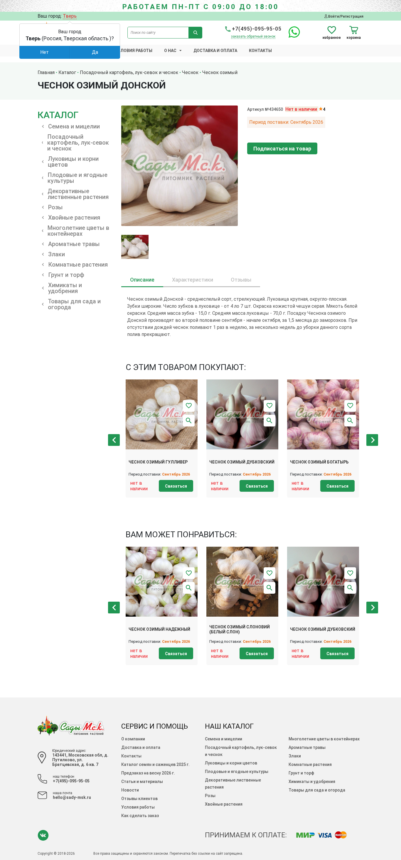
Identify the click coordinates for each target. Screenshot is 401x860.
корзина (354, 37)
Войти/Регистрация (345, 16)
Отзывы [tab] (241, 280)
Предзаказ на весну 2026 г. (148, 773)
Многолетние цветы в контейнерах (324, 739)
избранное (332, 37)
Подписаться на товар (282, 148)
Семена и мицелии (223, 739)
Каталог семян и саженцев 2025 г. (155, 764)
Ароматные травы (307, 747)
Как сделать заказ (140, 815)
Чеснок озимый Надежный (159, 629)
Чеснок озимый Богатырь (319, 462)
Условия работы (133, 50)
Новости (130, 790)
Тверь (70, 16)
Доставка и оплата (215, 50)
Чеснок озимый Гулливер (158, 462)
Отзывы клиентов (139, 798)
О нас (170, 50)
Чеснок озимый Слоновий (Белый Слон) (239, 629)
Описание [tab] (142, 280)
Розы (210, 795)
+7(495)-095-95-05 (256, 29)
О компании (133, 739)
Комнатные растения (310, 764)
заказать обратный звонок (253, 36)
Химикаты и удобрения (312, 781)
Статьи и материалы (142, 781)
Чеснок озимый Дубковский (241, 462)
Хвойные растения (223, 804)
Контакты (260, 50)
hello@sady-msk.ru (72, 797)
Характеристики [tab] (192, 280)
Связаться (176, 486)
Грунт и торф (301, 773)
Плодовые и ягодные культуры (236, 771)
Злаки (295, 756)
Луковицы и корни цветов (231, 763)
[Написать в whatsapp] (291, 35)
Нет (44, 52)
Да (95, 52)
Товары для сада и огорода (317, 790)
